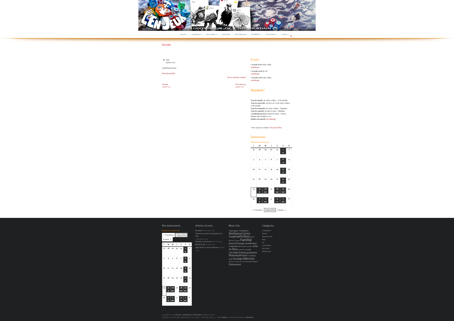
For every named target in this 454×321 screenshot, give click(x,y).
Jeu (263, 242)
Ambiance (235, 233)
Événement (235, 264)
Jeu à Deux (241, 249)
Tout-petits (248, 261)
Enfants (245, 236)
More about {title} (168, 73)
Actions (264, 233)
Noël (244, 255)
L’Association (270, 34)
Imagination (234, 246)
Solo (231, 259)
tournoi (242, 261)
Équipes (255, 261)
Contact (284, 34)
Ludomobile (226, 34)
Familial (246, 240)
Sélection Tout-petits (234, 261)
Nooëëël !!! (199, 231)
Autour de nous (267, 236)
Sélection (249, 258)
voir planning (270, 119)
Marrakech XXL (200, 244)
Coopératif (234, 236)
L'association (266, 245)
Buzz (264, 239)
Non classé (266, 248)
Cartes (246, 233)
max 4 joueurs (249, 252)
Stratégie (238, 258)
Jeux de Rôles (210, 34)
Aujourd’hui (270, 210)
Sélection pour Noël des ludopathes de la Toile (209, 235)
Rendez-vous (266, 251)
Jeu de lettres (249, 246)
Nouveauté (235, 255)
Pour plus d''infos (276, 127)
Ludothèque (196, 34)
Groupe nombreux (246, 243)
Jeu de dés (242, 246)
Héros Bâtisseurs (240, 34)
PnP (248, 256)
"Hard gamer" (234, 231)
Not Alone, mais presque (203, 241)
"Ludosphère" (266, 231)
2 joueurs (244, 230)
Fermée (166, 85)
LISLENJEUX (255, 34)
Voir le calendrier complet (236, 77)
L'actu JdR (247, 249)
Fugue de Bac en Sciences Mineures (207, 247)
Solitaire (253, 256)
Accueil (182, 34)
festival (232, 243)
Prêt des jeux (240, 85)
